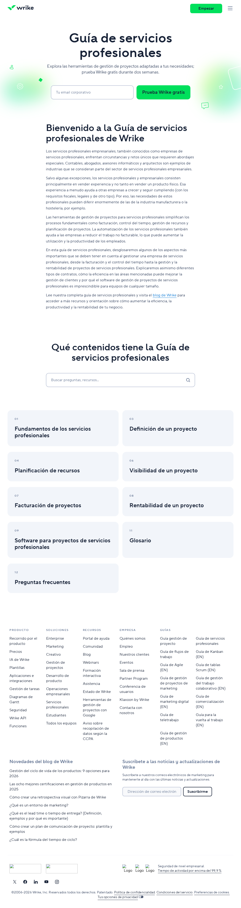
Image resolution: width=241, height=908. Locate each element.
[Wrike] (22, 8)
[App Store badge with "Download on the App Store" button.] (25, 868)
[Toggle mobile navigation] (230, 8)
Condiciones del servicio (175, 892)
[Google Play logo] (62, 868)
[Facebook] (25, 882)
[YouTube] (46, 882)
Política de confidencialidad (134, 892)
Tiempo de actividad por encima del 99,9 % (189, 871)
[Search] (188, 380)
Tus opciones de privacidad (118, 897)
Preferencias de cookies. (212, 892)
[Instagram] (57, 882)
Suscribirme (197, 791)
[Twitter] (14, 882)
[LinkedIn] (36, 882)
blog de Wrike (165, 295)
